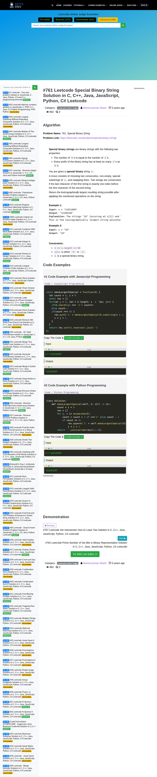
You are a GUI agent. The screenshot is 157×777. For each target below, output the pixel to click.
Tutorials (79, 5)
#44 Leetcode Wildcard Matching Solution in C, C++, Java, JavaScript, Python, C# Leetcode (18, 631)
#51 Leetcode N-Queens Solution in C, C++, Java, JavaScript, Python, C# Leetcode (19, 704)
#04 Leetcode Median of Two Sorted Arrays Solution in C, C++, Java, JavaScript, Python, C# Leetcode (19, 135)
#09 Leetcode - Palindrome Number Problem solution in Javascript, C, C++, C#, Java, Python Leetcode (19, 196)
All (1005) (45, 20)
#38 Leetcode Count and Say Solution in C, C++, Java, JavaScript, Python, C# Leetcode (19, 562)
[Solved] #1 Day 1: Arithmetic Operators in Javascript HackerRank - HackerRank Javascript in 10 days (19, 467)
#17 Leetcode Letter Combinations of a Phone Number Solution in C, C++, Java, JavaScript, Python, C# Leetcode (19, 301)
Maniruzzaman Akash (95, 107)
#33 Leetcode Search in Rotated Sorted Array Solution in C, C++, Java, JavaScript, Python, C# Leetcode (18, 504)
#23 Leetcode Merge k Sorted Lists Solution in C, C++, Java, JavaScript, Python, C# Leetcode (19, 370)
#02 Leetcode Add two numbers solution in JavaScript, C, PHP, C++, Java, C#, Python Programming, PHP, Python (19, 108)
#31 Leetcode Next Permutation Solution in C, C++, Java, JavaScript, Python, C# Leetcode (19, 480)
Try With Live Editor (73, 338)
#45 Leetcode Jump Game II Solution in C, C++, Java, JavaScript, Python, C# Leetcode (19, 642)
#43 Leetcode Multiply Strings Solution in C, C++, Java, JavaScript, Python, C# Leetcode (19, 620)
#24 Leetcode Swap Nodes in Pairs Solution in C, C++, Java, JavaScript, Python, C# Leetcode (19, 382)
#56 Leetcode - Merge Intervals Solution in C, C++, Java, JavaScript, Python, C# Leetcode (17, 769)
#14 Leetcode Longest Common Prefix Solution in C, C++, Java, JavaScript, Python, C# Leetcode (19, 269)
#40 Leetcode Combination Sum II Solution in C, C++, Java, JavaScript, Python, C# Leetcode (18, 585)
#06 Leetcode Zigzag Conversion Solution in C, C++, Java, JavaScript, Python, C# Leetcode (19, 161)
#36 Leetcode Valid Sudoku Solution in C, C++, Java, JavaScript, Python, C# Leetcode (19, 542)
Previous (50, 526)
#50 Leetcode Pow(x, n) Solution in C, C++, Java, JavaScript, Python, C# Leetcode (19, 694)
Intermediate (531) (85, 20)
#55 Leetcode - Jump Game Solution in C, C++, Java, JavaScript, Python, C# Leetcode (19, 758)
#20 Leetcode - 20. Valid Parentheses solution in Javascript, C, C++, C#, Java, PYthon (19, 334)
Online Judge (116, 5)
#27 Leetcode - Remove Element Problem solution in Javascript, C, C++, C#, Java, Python (19, 418)
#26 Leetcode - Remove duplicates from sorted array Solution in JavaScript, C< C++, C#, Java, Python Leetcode (19, 406)
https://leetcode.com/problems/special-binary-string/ (88, 138)
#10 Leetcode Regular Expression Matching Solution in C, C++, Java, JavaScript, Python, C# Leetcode (18, 208)
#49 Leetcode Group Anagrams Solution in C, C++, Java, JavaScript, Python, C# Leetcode (18, 683)
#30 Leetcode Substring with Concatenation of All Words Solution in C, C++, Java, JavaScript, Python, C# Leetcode (19, 455)
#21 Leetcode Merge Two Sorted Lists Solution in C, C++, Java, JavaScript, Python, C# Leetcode (19, 345)
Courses (67, 5)
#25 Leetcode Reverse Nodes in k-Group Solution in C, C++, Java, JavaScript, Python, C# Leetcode (19, 394)
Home (58, 5)
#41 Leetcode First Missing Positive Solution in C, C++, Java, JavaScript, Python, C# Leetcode (18, 597)
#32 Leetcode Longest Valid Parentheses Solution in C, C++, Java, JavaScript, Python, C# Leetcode (19, 492)
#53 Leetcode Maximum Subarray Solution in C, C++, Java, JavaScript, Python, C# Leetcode (18, 737)
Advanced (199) (108, 20)
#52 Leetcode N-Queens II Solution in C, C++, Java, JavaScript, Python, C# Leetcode (19, 714)
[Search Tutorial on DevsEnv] (52, 5)
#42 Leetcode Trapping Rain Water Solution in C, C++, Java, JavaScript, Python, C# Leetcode (19, 609)
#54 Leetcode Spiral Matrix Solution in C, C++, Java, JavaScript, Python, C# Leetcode (19, 748)
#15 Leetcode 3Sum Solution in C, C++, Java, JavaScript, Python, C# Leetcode (19, 280)
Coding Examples (96, 5)
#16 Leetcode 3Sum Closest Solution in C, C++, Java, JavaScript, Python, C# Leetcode (19, 290)
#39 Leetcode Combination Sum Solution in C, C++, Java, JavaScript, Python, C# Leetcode (18, 573)
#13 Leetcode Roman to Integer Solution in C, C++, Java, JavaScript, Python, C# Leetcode (17, 257)
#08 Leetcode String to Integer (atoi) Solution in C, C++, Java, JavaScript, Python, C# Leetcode (19, 184)
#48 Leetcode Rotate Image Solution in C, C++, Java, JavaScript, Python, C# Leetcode (19, 672)
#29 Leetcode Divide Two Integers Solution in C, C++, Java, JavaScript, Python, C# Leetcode (17, 443)
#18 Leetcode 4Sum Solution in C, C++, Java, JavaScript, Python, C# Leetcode (19, 312)
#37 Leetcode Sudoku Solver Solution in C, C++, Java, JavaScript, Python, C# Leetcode (19, 552)
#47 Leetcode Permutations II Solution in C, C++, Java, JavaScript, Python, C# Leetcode (19, 662)
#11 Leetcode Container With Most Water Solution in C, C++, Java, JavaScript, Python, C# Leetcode (19, 232)
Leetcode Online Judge (68, 108)
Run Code (131, 5)
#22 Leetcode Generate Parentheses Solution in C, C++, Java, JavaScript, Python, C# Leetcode (19, 357)
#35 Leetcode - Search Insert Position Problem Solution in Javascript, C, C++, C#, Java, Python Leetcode (19, 531)
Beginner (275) (63, 20)
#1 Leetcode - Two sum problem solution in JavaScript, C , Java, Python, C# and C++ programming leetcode (18, 96)
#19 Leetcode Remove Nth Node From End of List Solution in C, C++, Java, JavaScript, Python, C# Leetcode (19, 323)
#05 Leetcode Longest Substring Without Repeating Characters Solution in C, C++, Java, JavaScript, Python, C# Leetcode (18, 148)
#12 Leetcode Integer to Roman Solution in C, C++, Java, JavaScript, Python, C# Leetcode (17, 245)
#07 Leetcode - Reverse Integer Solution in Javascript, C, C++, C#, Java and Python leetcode (19, 172)
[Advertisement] (78, 51)
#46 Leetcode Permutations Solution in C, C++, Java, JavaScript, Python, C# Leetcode (19, 652)
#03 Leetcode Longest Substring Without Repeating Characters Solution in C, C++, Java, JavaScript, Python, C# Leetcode (18, 121)
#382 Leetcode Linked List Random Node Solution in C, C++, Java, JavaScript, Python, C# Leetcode (19, 220)
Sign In (144, 5)
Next (121, 538)
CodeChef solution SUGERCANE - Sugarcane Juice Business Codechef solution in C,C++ (19, 725)
